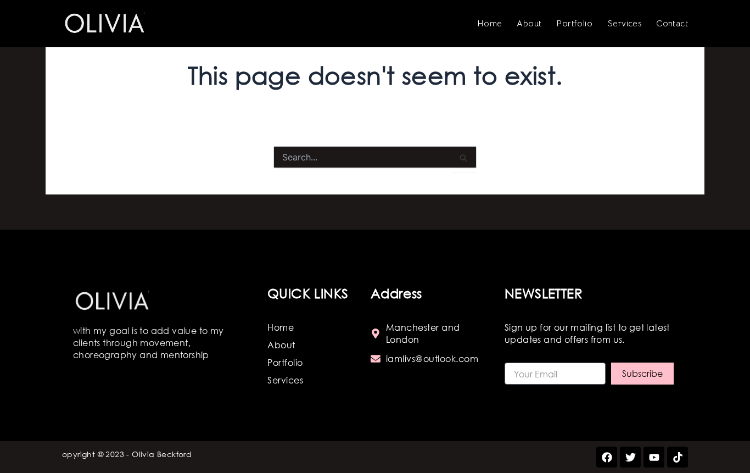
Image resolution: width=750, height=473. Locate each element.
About (529, 23)
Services (624, 23)
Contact (672, 23)
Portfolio (574, 23)
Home (489, 23)
